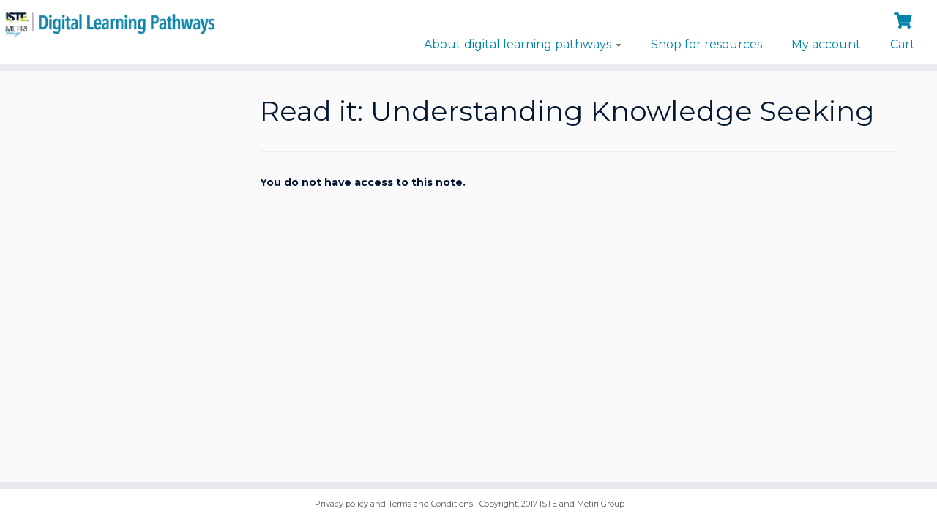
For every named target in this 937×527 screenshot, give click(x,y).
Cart (902, 44)
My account (826, 44)
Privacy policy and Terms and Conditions (394, 503)
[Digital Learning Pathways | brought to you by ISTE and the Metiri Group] (108, 22)
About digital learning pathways (519, 44)
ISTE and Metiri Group (582, 503)
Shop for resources (706, 44)
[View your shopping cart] (904, 19)
